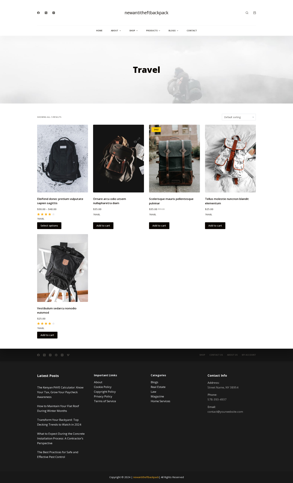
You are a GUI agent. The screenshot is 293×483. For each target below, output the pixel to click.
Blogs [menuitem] (172, 30)
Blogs (154, 382)
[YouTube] (62, 355)
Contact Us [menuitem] (216, 355)
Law (153, 392)
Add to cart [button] (103, 225)
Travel (40, 218)
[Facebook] (38, 13)
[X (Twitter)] (46, 13)
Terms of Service (105, 401)
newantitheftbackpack (146, 12)
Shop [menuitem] (132, 30)
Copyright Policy (105, 392)
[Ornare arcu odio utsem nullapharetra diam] (118, 158)
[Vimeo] (68, 355)
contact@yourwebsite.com (225, 412)
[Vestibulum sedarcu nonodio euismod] (62, 268)
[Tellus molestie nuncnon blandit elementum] (230, 158)
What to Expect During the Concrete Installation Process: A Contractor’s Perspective (61, 438)
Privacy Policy (103, 396)
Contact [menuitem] (192, 30)
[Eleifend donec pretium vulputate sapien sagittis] (62, 158)
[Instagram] (53, 13)
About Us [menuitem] (232, 355)
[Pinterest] (56, 355)
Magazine (157, 396)
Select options (49, 225)
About (98, 382)
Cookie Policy (103, 387)
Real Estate (158, 387)
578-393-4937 (217, 399)
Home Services (160, 401)
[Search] (247, 13)
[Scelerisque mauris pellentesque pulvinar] (174, 158)
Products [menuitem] (152, 30)
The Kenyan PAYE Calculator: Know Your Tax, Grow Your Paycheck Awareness (60, 392)
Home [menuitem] (99, 30)
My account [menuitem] (249, 355)
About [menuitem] (114, 30)
